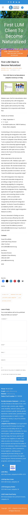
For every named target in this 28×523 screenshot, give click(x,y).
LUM (7, 70)
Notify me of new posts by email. (12, 374)
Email (3, 352)
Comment (4, 319)
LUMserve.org (10, 394)
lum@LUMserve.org (11, 391)
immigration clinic (16, 294)
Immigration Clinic (14, 51)
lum (19, 297)
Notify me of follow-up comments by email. (13, 370)
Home (5, 51)
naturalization (6, 301)
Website (3, 360)
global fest (5, 294)
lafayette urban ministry (9, 297)
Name (3, 344)
